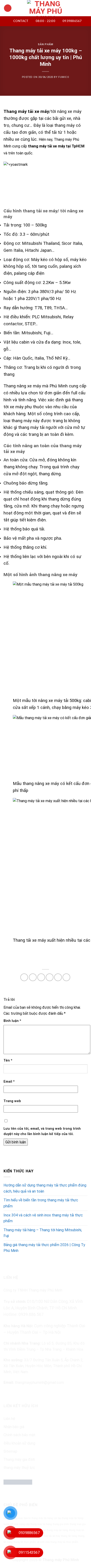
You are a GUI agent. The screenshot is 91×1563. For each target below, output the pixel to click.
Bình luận (12, 1021)
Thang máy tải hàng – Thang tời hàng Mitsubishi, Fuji (43, 1233)
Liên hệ (9, 1418)
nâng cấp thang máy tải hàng (35, 1524)
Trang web (12, 1101)
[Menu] (7, 8)
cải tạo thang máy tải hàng (68, 1518)
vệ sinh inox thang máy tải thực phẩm (57, 1542)
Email (9, 1082)
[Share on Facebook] (33, 977)
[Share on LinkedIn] (66, 977)
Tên (8, 1060)
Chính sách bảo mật (19, 1435)
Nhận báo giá (14, 1427)
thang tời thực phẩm (25, 1542)
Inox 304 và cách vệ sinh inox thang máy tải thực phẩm (43, 1218)
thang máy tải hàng (57, 1530)
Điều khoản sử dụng (19, 1443)
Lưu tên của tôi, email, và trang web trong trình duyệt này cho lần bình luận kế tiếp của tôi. (42, 1131)
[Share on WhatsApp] (24, 977)
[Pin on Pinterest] (58, 977)
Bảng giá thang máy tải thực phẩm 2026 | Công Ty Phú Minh (44, 1248)
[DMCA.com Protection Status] (18, 1482)
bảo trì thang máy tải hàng (38, 1518)
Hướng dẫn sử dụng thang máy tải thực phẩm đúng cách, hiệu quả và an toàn (45, 1188)
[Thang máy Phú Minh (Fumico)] (46, 8)
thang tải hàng (69, 1535)
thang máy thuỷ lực (19, 1467)
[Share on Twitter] (41, 977)
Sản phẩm (45, 44)
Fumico (63, 77)
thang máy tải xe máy (48, 1535)
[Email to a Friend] (49, 977)
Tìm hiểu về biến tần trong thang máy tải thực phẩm (41, 1203)
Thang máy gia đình (19, 1459)
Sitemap (10, 1451)
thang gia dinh (61, 1524)
